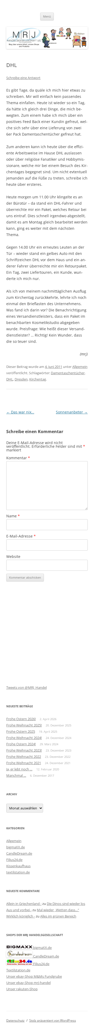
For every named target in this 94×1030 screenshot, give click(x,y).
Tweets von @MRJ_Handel (26, 687)
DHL (9, 379)
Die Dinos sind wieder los (66, 903)
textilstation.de (18, 872)
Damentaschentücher (68, 373)
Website (13, 556)
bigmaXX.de (15, 847)
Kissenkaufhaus (18, 866)
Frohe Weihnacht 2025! (24, 725)
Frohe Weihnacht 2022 (23, 756)
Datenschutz (15, 1020)
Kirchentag (37, 379)
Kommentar (18, 457)
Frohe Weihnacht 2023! (24, 750)
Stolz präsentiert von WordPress (52, 1020)
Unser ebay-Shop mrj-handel (28, 982)
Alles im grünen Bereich (58, 916)
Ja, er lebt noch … (19, 769)
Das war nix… (20, 412)
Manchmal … (16, 775)
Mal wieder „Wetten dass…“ (58, 910)
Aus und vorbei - (19, 910)
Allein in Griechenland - (24, 903)
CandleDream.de (19, 853)
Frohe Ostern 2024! (21, 744)
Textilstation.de (18, 970)
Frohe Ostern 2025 (20, 731)
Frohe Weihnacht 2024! (24, 737)
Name (13, 515)
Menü (47, 16)
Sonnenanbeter (72, 412)
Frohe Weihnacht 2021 (23, 762)
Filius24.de (14, 859)
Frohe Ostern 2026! (21, 718)
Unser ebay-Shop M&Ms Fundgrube (34, 976)
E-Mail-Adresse (21, 536)
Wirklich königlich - (20, 916)
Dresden (21, 379)
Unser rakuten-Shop (22, 989)
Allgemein (79, 366)
